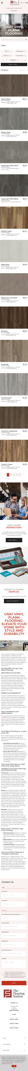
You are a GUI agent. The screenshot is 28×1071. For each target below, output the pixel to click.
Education (6, 1050)
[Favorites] (25, 3)
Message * (4, 958)
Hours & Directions (14, 1010)
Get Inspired (6, 1044)
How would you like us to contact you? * (11, 914)
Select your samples (13, 601)
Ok (14, 1066)
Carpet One (4, 16)
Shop (4, 1038)
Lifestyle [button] (6, 55)
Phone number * (6, 922)
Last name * (4, 900)
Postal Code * (5, 941)
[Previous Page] (5, 474)
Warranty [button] (13, 60)
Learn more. (9, 1063)
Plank (21, 16)
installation (4, 717)
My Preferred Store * (6, 950)
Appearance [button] (20, 51)
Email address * (5, 932)
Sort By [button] (22, 70)
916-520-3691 (14, 10)
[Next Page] (22, 474)
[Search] (26, 39)
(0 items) (27, 3)
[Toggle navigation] (2, 3)
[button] (23, 3)
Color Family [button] (20, 55)
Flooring (11, 16)
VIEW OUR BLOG (12, 540)
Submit (14, 983)
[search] (21, 3)
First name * (4, 891)
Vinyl (16, 16)
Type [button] (6, 51)
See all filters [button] (13, 64)
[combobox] (13, 39)
